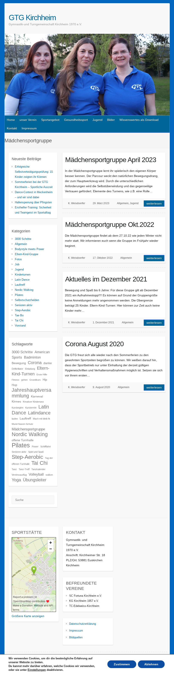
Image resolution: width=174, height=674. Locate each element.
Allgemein (123, 203)
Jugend (97, 120)
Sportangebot (50, 120)
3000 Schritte (23, 238)
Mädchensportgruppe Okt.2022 (109, 224)
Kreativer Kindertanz (33, 401)
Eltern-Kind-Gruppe (26, 254)
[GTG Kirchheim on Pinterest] (167, 17)
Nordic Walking (24, 289)
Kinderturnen (22, 274)
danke (48, 363)
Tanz (14, 469)
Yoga (16, 480)
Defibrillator (17, 368)
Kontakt (12, 128)
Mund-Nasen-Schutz (22, 424)
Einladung (30, 368)
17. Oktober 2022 (103, 257)
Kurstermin (30, 407)
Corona (35, 362)
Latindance (39, 412)
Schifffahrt (45, 446)
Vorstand (20, 325)
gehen (24, 380)
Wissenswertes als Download (139, 120)
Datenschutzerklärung (82, 623)
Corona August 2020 (94, 344)
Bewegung (19, 363)
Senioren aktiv (23, 305)
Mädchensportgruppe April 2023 (110, 160)
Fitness (15, 380)
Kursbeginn (17, 407)
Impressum (29, 128)
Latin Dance (22, 279)
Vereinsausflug (19, 474)
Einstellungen (37, 669)
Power (35, 446)
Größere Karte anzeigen (28, 616)
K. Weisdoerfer (76, 203)
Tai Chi (19, 320)
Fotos (18, 259)
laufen (15, 418)
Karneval (37, 396)
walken (49, 474)
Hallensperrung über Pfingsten (33, 202)
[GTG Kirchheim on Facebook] (162, 17)
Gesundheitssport (76, 120)
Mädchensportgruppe (28, 429)
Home (11, 120)
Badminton (32, 357)
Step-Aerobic (23, 310)
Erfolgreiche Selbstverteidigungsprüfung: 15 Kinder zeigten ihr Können (34, 171)
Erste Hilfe (41, 374)
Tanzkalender (38, 469)
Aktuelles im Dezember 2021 (106, 279)
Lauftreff (20, 284)
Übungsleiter (34, 480)
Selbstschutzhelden (27, 300)
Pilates (19, 295)
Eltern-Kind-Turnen (30, 371)
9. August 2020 (101, 387)
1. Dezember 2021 (103, 322)
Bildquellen (76, 637)
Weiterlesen (154, 203)
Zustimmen (122, 664)
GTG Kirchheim (32, 17)
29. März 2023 (101, 203)
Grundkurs (35, 380)
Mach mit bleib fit (41, 418)
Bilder (111, 120)
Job (17, 264)
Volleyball (36, 474)
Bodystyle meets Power (29, 249)
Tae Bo (19, 315)
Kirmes (16, 401)
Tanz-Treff (24, 469)
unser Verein (28, 120)
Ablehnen (151, 664)
